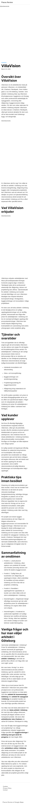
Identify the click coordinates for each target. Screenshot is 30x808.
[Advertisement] (15, 32)
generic (4, 62)
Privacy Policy (7, 788)
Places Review (7, 2)
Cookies (5, 786)
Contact (5, 790)
